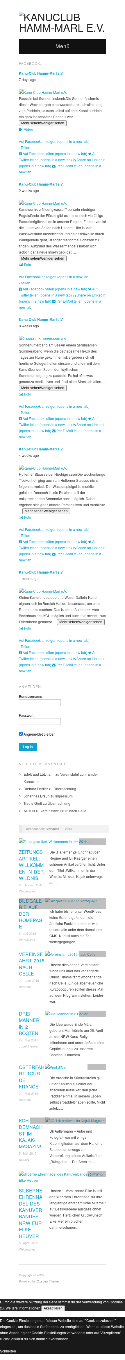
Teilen (25, 147)
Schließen (8, 1350)
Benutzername (30, 696)
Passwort (26, 715)
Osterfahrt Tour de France (31, 1077)
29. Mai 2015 (28, 1040)
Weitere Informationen (23, 1307)
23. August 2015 (31, 885)
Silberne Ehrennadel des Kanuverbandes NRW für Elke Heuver (30, 1213)
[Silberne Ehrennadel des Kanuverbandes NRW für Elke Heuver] (62, 1178)
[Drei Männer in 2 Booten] (66, 1015)
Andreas (25, 986)
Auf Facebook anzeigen (54, 141)
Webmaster (27, 891)
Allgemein (28, 900)
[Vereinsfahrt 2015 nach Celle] (70, 955)
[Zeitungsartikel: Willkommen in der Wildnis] (54, 843)
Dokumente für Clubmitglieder (58, 900)
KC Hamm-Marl (92, 841)
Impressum (64, 795)
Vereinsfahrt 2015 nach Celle (63, 810)
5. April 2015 (28, 1242)
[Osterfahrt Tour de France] (55, 1068)
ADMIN (24, 1159)
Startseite (52, 828)
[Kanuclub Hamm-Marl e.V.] (62, 20)
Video (28, 129)
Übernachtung (64, 788)
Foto (27, 264)
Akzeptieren (53, 1308)
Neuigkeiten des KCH (87, 1120)
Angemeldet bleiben (39, 734)
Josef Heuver (29, 1046)
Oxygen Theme (48, 1281)
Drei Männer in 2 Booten (29, 1023)
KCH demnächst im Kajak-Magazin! (31, 1133)
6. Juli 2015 (27, 933)
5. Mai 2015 (27, 1153)
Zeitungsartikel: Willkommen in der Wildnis (31, 865)
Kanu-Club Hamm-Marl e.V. (41, 73)
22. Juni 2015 (29, 980)
